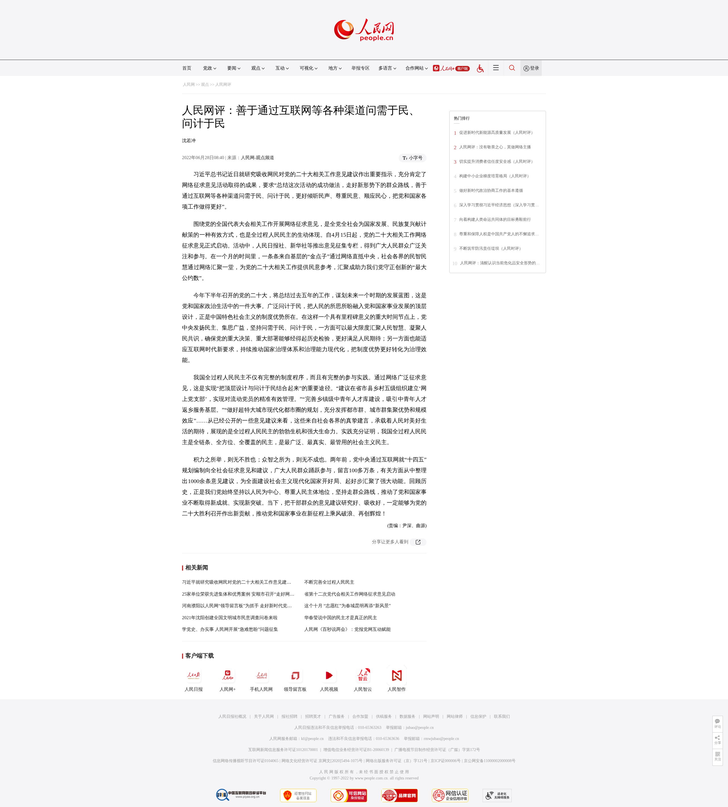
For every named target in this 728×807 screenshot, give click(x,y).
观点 (205, 84)
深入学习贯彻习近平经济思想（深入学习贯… (499, 205)
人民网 (189, 84)
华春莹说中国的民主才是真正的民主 (340, 617)
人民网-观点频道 (257, 157)
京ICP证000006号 (446, 761)
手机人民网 (261, 689)
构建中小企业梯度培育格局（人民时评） (495, 176)
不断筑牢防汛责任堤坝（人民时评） (491, 248)
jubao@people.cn (420, 727)
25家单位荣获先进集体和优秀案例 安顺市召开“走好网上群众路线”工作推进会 (259, 594)
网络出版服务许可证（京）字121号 (396, 761)
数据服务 (407, 716)
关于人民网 (264, 716)
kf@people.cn (312, 739)
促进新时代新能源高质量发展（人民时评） (497, 132)
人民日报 (194, 689)
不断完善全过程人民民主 (329, 582)
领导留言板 (295, 689)
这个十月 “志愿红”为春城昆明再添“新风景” (347, 605)
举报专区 (360, 68)
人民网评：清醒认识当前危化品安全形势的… (500, 263)
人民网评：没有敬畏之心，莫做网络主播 (495, 147)
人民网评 (223, 84)
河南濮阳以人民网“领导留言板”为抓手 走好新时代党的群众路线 (246, 605)
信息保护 (478, 716)
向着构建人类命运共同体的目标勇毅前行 (495, 219)
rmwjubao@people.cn (441, 739)
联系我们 (502, 716)
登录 (534, 68)
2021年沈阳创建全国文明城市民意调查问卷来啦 (230, 617)
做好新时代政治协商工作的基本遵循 (491, 190)
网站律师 (455, 716)
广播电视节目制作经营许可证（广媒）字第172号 (437, 750)
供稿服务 (384, 716)
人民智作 (397, 689)
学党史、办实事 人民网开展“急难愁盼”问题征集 (230, 629)
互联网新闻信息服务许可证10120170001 (283, 750)
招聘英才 (313, 716)
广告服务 (337, 716)
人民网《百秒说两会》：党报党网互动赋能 (347, 629)
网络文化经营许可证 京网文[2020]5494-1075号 (322, 761)
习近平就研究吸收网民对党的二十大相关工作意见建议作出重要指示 (250, 582)
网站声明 (431, 716)
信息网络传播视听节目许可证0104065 (245, 761)
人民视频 (329, 689)
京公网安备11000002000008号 (490, 761)
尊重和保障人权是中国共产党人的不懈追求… (499, 234)
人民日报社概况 (232, 716)
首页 (186, 68)
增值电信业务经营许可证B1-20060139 (356, 750)
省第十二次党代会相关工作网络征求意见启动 (349, 594)
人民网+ (228, 689)
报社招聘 (289, 716)
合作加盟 (360, 716)
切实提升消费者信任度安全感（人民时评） (497, 161)
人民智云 (363, 689)
